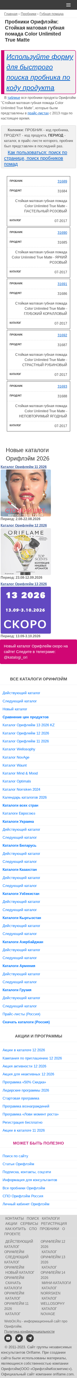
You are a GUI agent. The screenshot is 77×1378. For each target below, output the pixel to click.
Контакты (14, 1218)
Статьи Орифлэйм (18, 1164)
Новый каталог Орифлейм (19, 1275)
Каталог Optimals (17, 781)
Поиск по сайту (15, 1156)
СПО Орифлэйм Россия (23, 1196)
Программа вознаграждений (26, 1106)
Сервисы (29, 1224)
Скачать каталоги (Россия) (26, 1022)
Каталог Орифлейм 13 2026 (24, 584)
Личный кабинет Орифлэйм (26, 1204)
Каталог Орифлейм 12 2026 (24, 525)
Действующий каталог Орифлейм (18, 1247)
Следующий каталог (20, 701)
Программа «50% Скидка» (24, 1082)
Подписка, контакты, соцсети (27, 1172)
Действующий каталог (21, 693)
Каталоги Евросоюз (19, 813)
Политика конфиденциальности (29, 1331)
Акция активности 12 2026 (24, 1066)
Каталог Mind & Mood (20, 773)
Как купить (15, 1229)
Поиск (33, 1218)
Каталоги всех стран (20, 805)
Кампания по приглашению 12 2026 (32, 1058)
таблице (13, 98)
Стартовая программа (21, 1098)
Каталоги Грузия (17, 990)
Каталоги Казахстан (20, 869)
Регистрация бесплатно (22, 1122)
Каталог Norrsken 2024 (21, 789)
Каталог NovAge (16, 757)
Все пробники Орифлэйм (24, 1188)
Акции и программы (38, 1036)
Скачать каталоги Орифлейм (14, 1288)
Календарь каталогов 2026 (25, 797)
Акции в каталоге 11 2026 (24, 1130)
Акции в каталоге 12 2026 (24, 1050)
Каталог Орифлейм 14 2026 (53, 1273)
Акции (11, 1224)
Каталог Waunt (15, 765)
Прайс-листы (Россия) (21, 1014)
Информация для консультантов (30, 1180)
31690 (62, 233)
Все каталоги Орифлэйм (38, 679)
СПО (33, 1229)
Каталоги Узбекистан (21, 893)
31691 (62, 284)
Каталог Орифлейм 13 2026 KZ (29, 725)
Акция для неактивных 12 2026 (28, 1074)
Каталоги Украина (18, 821)
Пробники (49, 1229)
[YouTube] (8, 1338)
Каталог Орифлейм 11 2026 (24, 467)
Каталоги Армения (19, 966)
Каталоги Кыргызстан (22, 918)
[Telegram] (30, 1338)
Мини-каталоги (56, 1283)
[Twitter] (19, 1338)
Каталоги (51, 1218)
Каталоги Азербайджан (23, 942)
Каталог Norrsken (51, 1290)
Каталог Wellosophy (19, 749)
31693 (62, 386)
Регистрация (54, 1224)
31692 (62, 335)
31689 (62, 181)
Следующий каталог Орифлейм (16, 1262)
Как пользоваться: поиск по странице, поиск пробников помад (35, 158)
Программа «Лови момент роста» (31, 1114)
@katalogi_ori (15, 657)
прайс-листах (38, 113)
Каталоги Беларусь (19, 845)
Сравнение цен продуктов (26, 717)
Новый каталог (15, 709)
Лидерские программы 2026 (26, 1090)
